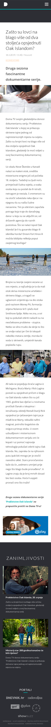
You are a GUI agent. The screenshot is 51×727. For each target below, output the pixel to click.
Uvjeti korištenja (19, 721)
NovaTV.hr (5, 4)
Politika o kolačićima (16, 724)
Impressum (7, 721)
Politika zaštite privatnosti (37, 721)
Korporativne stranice (34, 724)
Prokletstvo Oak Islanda (19, 501)
